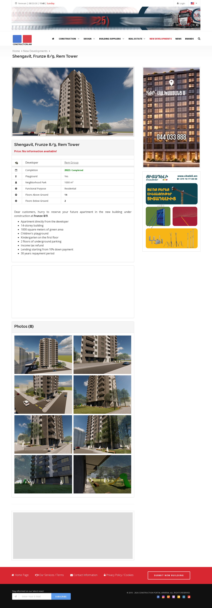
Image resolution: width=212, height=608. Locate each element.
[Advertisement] (73, 535)
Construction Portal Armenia (154, 592)
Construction (67, 38)
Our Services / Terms (51, 575)
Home (16, 51)
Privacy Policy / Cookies (119, 575)
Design (88, 38)
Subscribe (61, 596)
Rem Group (71, 162)
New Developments (161, 38)
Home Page (22, 575)
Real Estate (135, 38)
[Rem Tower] (43, 355)
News (178, 38)
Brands (189, 38)
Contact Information (85, 575)
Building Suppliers (110, 38)
